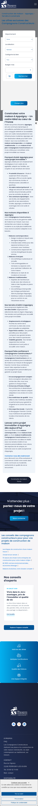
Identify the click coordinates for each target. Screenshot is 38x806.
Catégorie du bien (12, 54)
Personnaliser (19, 799)
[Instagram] (19, 724)
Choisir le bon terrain (10, 555)
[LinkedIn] (24, 724)
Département (10, 34)
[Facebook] (14, 724)
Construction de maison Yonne (19, 480)
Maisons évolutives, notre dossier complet (18, 569)
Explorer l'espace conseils (19, 627)
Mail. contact (8, 773)
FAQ (5, 741)
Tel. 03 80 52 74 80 (11, 769)
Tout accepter (19, 794)
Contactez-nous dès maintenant (17, 456)
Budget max (9, 65)
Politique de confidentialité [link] (19, 802)
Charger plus (19, 103)
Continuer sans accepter (19, 782)
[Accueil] (9, 4)
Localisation (9, 44)
